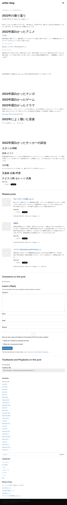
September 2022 (6, 405)
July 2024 (4, 384)
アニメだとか (5, 462)
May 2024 (4, 389)
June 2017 (4, 429)
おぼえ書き (5, 465)
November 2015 (6, 431)
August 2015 (5, 439)
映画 (45, 266)
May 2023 (4, 394)
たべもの (4, 472)
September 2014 (6, 447)
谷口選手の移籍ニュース (8, 490)
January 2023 (5, 402)
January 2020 (5, 418)
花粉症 (15, 223)
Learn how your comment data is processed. (36, 352)
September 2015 (6, 436)
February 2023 (5, 400)
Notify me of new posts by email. (13, 344)
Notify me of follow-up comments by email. (16, 340)
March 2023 (5, 397)
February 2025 (5, 381)
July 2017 (4, 426)
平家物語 (4, 35)
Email (4, 320)
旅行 (3, 478)
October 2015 (5, 434)
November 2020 (6, 413)
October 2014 (5, 444)
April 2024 (4, 392)
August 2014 (5, 450)
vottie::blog (8, 2)
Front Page (4, 10)
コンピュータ (5, 470)
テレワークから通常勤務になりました (11, 496)
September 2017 (6, 423)
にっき (10, 10)
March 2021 (5, 410)
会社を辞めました (6, 488)
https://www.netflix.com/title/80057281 (12, 114)
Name (4, 314)
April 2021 (4, 408)
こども (3, 467)
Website (4, 327)
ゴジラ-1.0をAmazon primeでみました (27, 249)
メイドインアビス (7, 43)
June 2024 (4, 387)
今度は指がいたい (6, 493)
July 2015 (4, 442)
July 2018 (4, 421)
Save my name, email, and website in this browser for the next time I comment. (25, 337)
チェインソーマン (7, 50)
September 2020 (6, 415)
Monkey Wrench (15, 501)
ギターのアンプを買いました (23, 199)
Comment (5, 292)
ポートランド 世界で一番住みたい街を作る (13, 485)
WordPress (27, 501)
